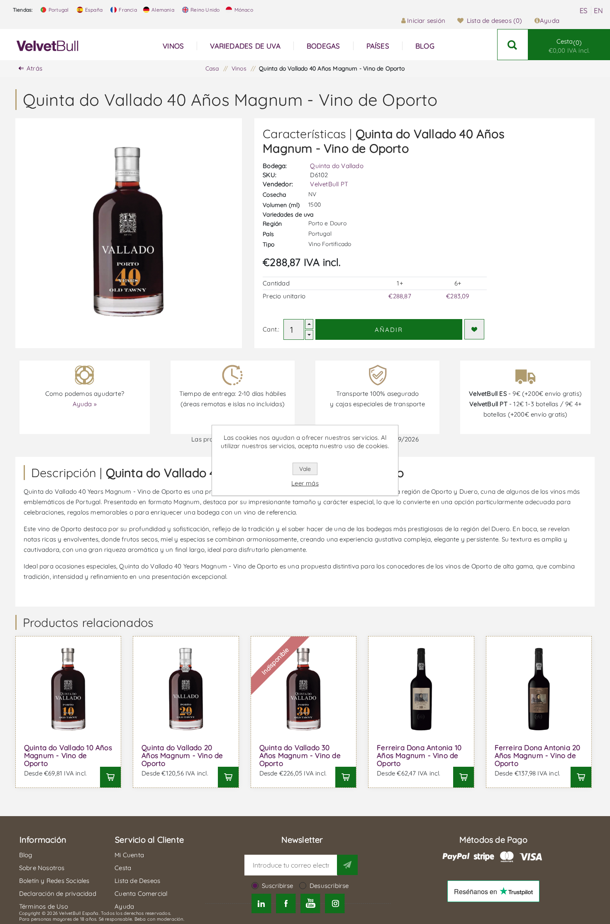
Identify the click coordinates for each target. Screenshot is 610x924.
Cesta (569, 45)
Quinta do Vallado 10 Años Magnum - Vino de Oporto (68, 755)
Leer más (305, 483)
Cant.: (271, 329)
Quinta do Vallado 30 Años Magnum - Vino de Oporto (300, 755)
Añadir (389, 330)
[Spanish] (583, 10)
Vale (305, 469)
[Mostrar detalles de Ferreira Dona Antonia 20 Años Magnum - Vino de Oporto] (539, 689)
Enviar (347, 864)
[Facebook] (285, 903)
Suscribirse (277, 886)
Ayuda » (85, 404)
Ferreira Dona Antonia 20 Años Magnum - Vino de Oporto (538, 755)
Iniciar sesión (426, 20)
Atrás (34, 68)
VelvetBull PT (329, 184)
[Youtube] (310, 903)
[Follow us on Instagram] (335, 903)
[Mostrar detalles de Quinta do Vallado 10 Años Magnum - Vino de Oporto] (68, 689)
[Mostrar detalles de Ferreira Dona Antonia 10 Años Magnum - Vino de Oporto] (421, 689)
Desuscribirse (329, 886)
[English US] (598, 10)
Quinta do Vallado (336, 166)
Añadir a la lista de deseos (474, 329)
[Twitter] (261, 903)
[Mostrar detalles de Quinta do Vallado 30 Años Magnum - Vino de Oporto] (303, 689)
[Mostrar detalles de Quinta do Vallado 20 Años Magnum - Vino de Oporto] (186, 689)
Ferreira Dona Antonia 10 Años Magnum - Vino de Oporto (419, 755)
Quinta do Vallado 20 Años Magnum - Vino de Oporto (182, 755)
